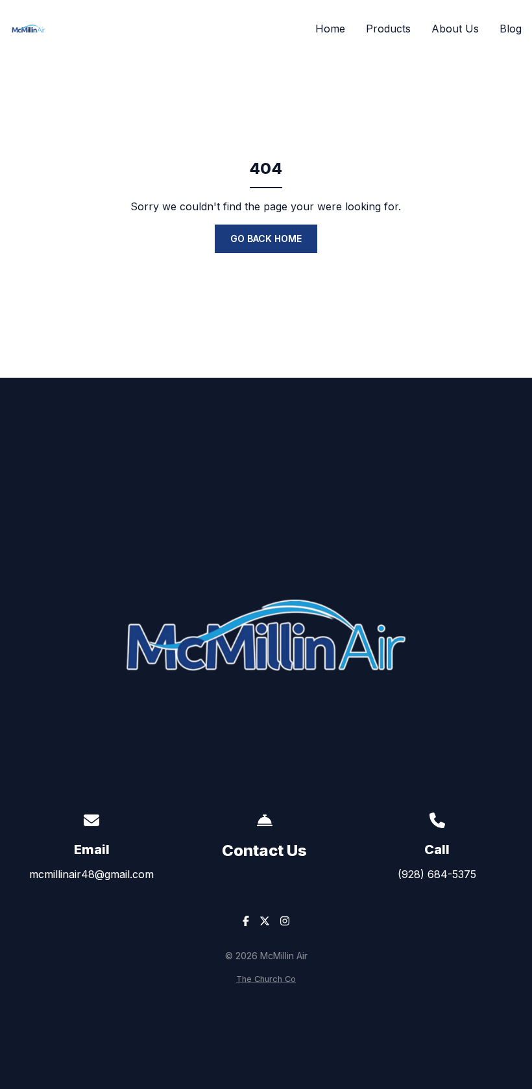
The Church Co (266, 979)
